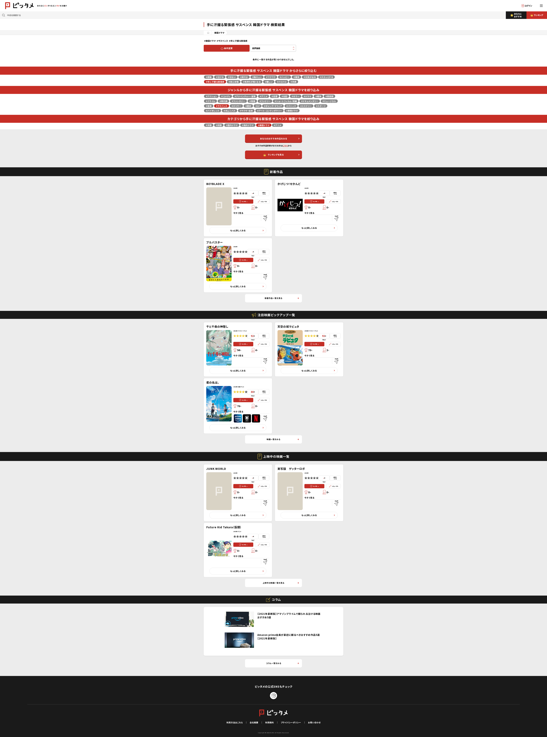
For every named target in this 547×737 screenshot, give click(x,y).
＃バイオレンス (212, 110)
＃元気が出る (310, 77)
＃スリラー (236, 105)
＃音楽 (209, 105)
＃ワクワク (270, 77)
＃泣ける (220, 77)
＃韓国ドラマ (264, 125)
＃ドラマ (307, 96)
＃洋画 (209, 125)
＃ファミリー (265, 101)
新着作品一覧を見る (273, 298)
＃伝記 (284, 96)
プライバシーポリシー (291, 722)
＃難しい (269, 81)
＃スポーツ (321, 105)
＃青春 (252, 101)
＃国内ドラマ (232, 125)
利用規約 (269, 722)
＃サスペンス (221, 105)
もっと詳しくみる (238, 230)
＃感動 (209, 77)
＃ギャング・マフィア (273, 105)
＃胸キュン (257, 77)
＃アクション (211, 96)
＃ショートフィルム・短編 (285, 101)
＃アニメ (263, 96)
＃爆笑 (296, 77)
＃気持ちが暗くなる (252, 81)
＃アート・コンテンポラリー (269, 110)
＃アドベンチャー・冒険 (245, 96)
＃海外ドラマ (248, 125)
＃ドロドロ (281, 81)
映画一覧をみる (273, 439)
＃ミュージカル (329, 101)
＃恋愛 (274, 96)
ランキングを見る (276, 154)
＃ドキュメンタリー (309, 101)
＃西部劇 (329, 96)
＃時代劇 (223, 101)
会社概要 (254, 722)
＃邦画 (219, 125)
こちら (285, 145)
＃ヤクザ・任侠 (246, 110)
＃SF (257, 105)
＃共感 (293, 81)
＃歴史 (248, 105)
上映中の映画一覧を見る (273, 582)
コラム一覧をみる (273, 663)
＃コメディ (225, 96)
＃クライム (210, 101)
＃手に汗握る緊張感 (215, 81)
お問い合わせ (314, 722)
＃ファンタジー (238, 101)
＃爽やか (244, 77)
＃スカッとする (326, 77)
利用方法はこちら (234, 722)
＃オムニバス (229, 110)
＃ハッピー (284, 77)
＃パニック (291, 105)
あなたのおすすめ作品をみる (273, 138)
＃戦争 (318, 96)
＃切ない (232, 77)
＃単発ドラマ (292, 110)
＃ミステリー (306, 105)
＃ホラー (296, 96)
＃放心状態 (233, 81)
